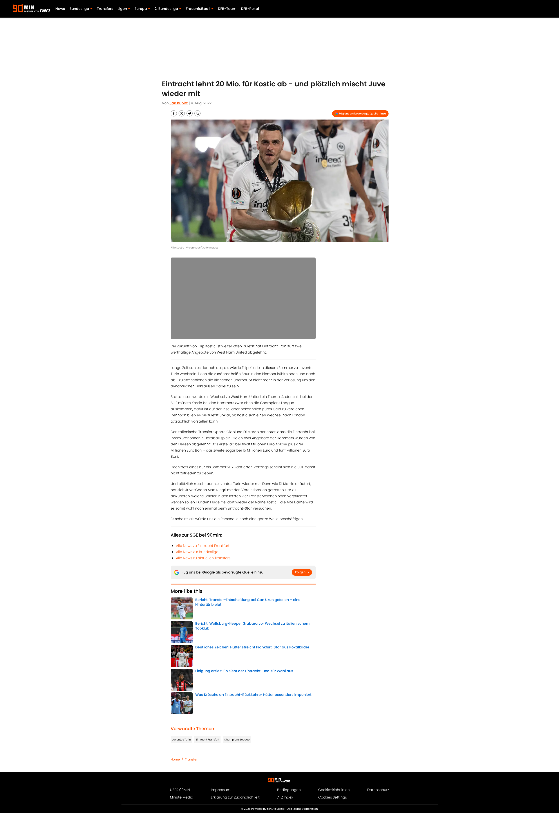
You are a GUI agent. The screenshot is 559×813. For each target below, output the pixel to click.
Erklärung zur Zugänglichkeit (235, 797)
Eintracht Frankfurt (207, 739)
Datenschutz (378, 789)
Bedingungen (289, 789)
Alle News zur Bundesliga (197, 551)
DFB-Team (227, 8)
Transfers (105, 8)
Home (175, 759)
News (60, 8)
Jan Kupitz (179, 103)
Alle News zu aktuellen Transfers (203, 558)
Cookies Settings (332, 797)
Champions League (237, 739)
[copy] (197, 113)
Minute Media (181, 797)
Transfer (191, 759)
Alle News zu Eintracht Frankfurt (203, 545)
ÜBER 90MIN (180, 789)
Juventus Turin (181, 739)
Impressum (220, 789)
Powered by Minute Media (267, 809)
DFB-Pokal (250, 8)
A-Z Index (285, 797)
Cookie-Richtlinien (334, 789)
